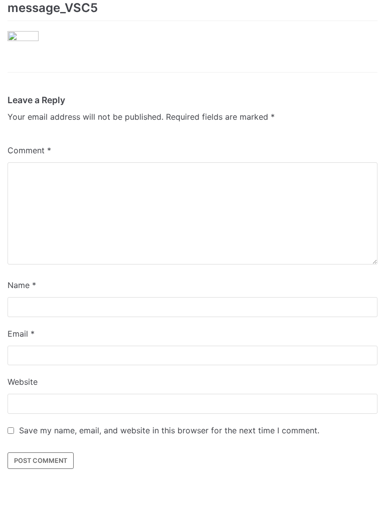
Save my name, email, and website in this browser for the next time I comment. (169, 430)
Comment (29, 150)
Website (23, 382)
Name (22, 285)
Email (21, 334)
